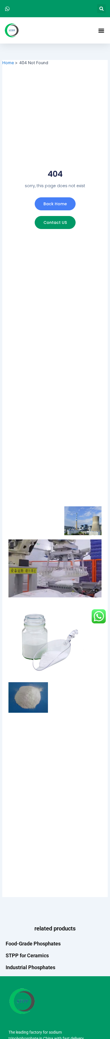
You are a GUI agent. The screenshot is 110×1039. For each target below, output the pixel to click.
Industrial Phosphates (30, 967)
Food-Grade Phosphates (33, 944)
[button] (101, 8)
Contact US (55, 222)
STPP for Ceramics (27, 955)
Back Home (55, 204)
